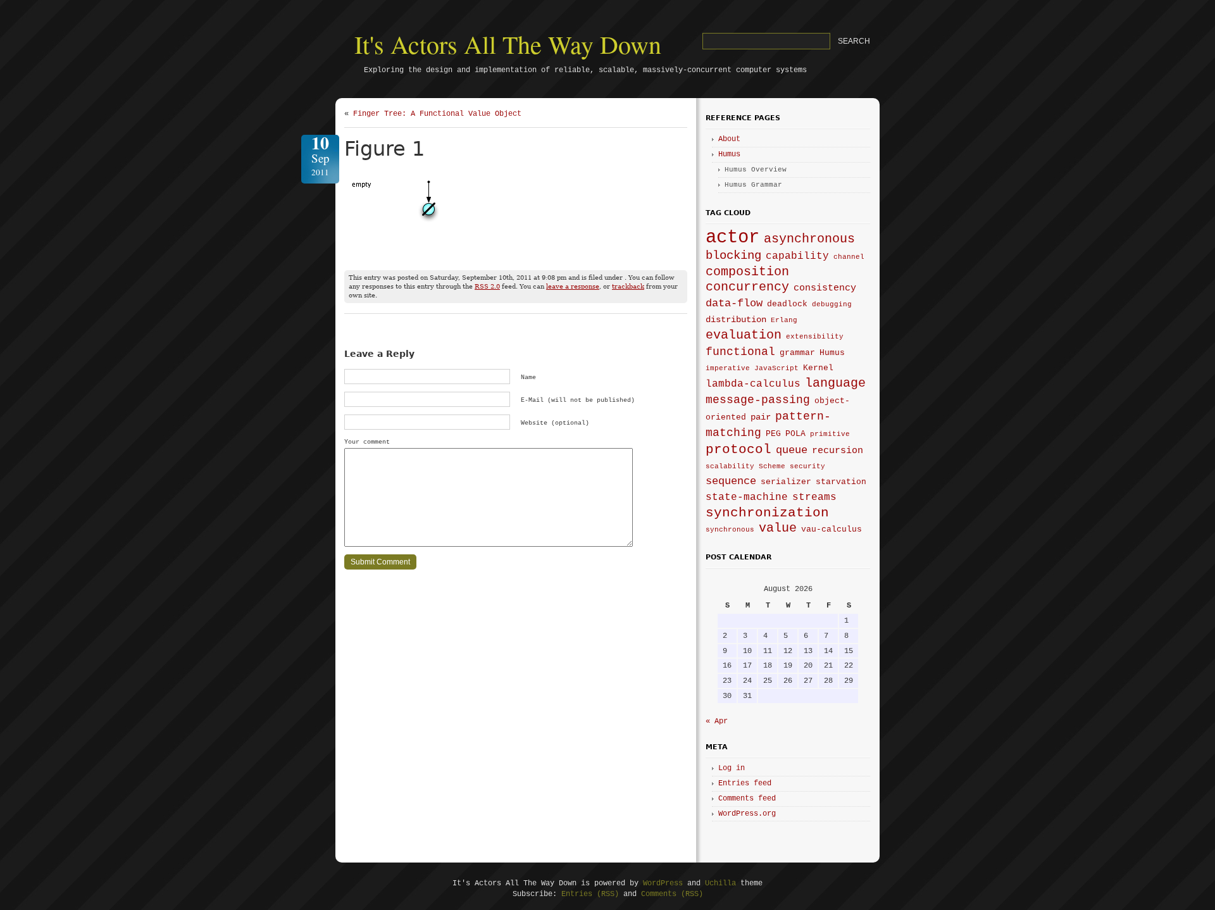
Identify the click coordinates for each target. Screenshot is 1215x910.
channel (848, 257)
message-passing (758, 400)
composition (747, 272)
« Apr (717, 721)
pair (761, 417)
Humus (729, 154)
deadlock (787, 304)
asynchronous (809, 239)
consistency (825, 288)
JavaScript (776, 368)
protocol (738, 449)
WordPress (663, 883)
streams (814, 497)
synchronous (730, 529)
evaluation (744, 335)
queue (791, 450)
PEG (773, 434)
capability (797, 256)
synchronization (767, 513)
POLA (795, 434)
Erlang (784, 320)
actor (732, 237)
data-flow (734, 303)
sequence (731, 481)
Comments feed (747, 798)
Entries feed (744, 783)
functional (740, 352)
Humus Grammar (753, 185)
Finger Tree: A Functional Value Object (437, 113)
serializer (786, 482)
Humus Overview (756, 169)
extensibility (815, 336)
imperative (728, 368)
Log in (731, 768)
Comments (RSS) (672, 894)
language (835, 383)
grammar (797, 353)
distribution (736, 320)
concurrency (747, 287)
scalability (730, 466)
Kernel (818, 368)
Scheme (772, 466)
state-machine (747, 497)
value (778, 528)
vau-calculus (831, 529)
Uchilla (720, 883)
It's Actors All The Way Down (507, 44)
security (807, 466)
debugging (832, 304)
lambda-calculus (753, 384)
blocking (733, 256)
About (729, 139)
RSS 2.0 (487, 286)
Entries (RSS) (590, 894)
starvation (841, 482)
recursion (837, 450)
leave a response (572, 286)
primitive (830, 434)
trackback (628, 286)
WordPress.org (747, 813)
